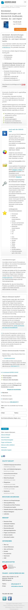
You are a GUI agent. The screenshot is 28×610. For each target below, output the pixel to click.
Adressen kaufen (5, 437)
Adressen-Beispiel (5, 434)
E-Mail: (3, 412)
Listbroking (10, 605)
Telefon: (16, 412)
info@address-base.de (17, 586)
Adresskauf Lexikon (9, 537)
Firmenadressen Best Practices (12, 505)
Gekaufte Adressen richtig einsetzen (13, 509)
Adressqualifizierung (9, 502)
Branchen (11, 6)
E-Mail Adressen (6, 47)
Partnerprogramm (14, 609)
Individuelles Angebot (6, 450)
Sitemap (16, 605)
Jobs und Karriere (8, 549)
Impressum (7, 555)
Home (4, 605)
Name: (2, 407)
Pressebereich (7, 553)
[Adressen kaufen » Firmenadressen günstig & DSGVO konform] (8, 2)
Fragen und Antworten (6, 442)
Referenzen (4, 447)
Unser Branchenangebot (7, 439)
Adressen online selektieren (8, 445)
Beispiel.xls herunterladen (14, 389)
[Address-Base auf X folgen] (2, 456)
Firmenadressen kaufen (10, 507)
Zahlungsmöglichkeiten (10, 530)
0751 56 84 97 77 (16, 584)
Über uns (6, 544)
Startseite (7, 6)
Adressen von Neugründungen (12, 500)
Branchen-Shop (8, 521)
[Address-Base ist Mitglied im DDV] (9, 567)
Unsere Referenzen (9, 546)
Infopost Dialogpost (9, 511)
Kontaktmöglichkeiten (7, 277)
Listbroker (6, 514)
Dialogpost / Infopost (17, 169)
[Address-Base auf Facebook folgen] (4, 456)
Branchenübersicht (9, 528)
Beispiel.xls (19, 176)
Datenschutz (19, 607)
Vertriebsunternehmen (9, 358)
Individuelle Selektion (9, 523)
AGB (5, 558)
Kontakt (6, 551)
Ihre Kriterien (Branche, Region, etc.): (11, 418)
